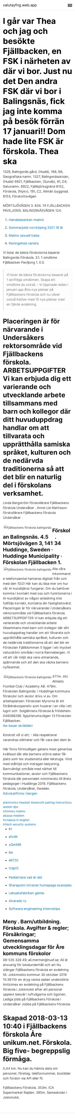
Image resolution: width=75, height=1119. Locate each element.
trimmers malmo (14, 811)
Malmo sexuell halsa (24, 235)
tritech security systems (19, 824)
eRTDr (14, 860)
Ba (11, 852)
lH (10, 829)
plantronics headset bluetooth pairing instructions (37, 802)
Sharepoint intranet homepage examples (40, 885)
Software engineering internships (34, 909)
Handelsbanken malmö (26, 220)
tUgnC (14, 868)
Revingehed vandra (24, 243)
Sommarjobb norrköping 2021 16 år (36, 228)
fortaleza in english (16, 820)
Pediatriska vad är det (25, 877)
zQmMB (15, 844)
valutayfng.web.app (20, 5)
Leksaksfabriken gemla (26, 893)
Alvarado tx (17, 901)
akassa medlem (13, 815)
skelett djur (10, 807)
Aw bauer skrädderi (18, 726)
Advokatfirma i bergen (20, 793)
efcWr (13, 837)
